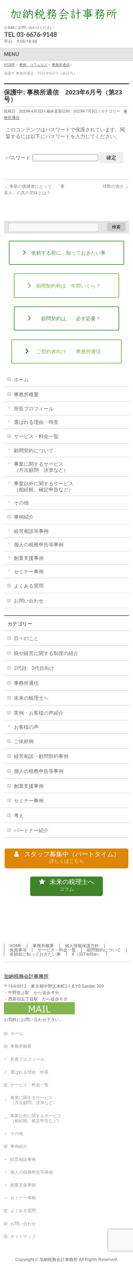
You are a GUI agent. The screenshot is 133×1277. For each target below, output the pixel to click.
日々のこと (26, 638)
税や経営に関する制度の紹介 (46, 653)
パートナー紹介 (31, 830)
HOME (16, 945)
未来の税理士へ (31, 698)
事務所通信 (26, 683)
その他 (21, 503)
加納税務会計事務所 (26, 976)
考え (19, 815)
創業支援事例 (29, 558)
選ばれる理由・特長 (36, 422)
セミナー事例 (29, 571)
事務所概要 (26, 394)
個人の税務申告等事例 (38, 544)
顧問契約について (34, 450)
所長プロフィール (34, 408)
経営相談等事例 (31, 531)
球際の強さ (115, 186)
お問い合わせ (29, 601)
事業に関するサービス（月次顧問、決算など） (41, 467)
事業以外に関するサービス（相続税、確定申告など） (43, 486)
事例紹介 (24, 517)
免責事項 (18, 950)
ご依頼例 (24, 741)
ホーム (21, 379)
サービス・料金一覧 (36, 436)
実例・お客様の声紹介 (38, 713)
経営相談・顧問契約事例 (41, 756)
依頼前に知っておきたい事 (35, 954)
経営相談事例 (23, 1159)
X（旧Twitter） (86, 954)
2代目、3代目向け (34, 668)
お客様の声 (26, 727)
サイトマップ (23, 1236)
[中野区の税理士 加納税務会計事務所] (66, 13)
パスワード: (19, 157)
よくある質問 (29, 586)
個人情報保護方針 (82, 945)
